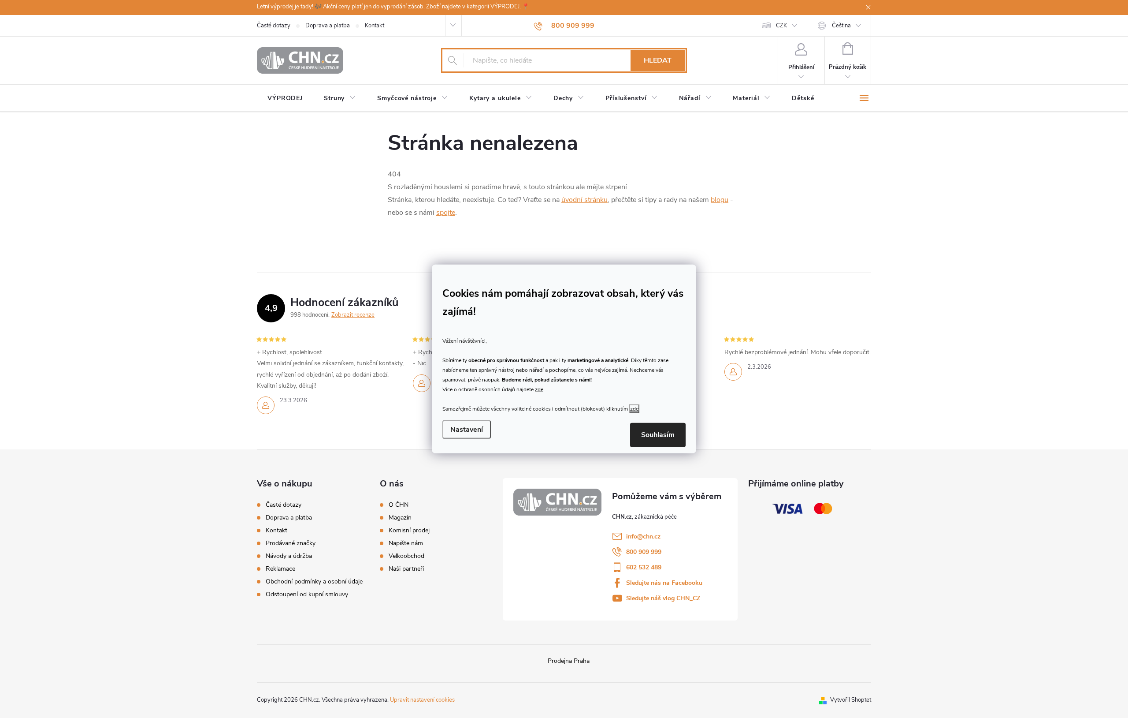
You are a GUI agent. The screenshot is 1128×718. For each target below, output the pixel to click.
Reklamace (280, 569)
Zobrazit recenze (353, 315)
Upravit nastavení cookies (422, 700)
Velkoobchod (406, 556)
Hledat (658, 60)
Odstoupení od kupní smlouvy (307, 594)
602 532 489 (643, 567)
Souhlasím (658, 435)
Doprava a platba (327, 26)
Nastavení (466, 429)
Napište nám (406, 543)
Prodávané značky (290, 543)
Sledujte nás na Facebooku (664, 583)
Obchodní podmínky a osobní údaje (314, 581)
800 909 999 (643, 552)
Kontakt (374, 26)
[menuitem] (285, 98)
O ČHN (398, 505)
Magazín (400, 517)
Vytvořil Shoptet (850, 700)
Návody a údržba (289, 556)
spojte (445, 212)
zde (539, 389)
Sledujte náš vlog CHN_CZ (663, 598)
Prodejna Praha (569, 661)
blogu (719, 200)
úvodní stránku (584, 200)
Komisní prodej (409, 530)
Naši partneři (406, 568)
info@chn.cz (643, 536)
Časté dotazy (273, 26)
